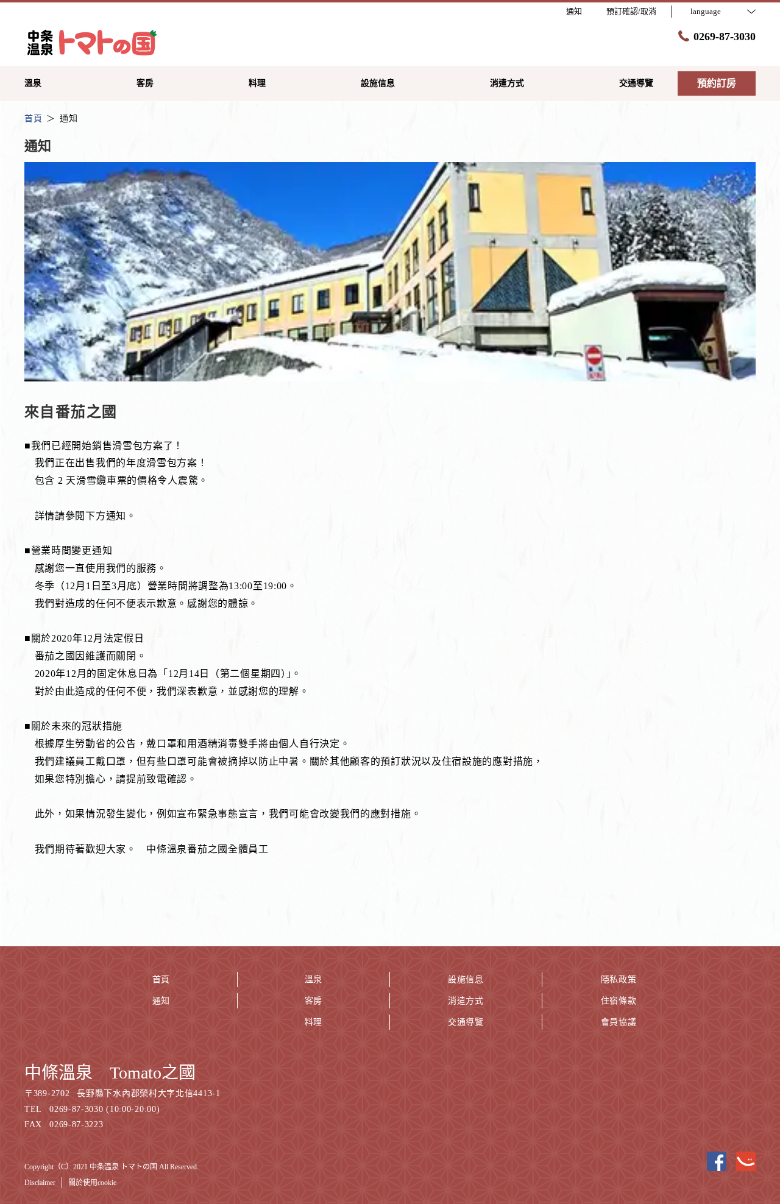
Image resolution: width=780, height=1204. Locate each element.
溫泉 (313, 979)
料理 (313, 1022)
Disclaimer (39, 1182)
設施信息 (466, 979)
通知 (161, 1000)
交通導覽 (466, 1022)
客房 (313, 1000)
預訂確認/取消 (631, 11)
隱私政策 (619, 979)
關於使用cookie (92, 1182)
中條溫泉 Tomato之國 (110, 1072)
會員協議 (619, 1022)
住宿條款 (619, 1000)
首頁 (161, 979)
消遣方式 (466, 1000)
